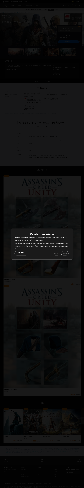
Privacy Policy (41, 239)
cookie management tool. (37, 240)
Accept (65, 253)
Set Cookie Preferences (21, 253)
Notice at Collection (50, 239)
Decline (56, 253)
